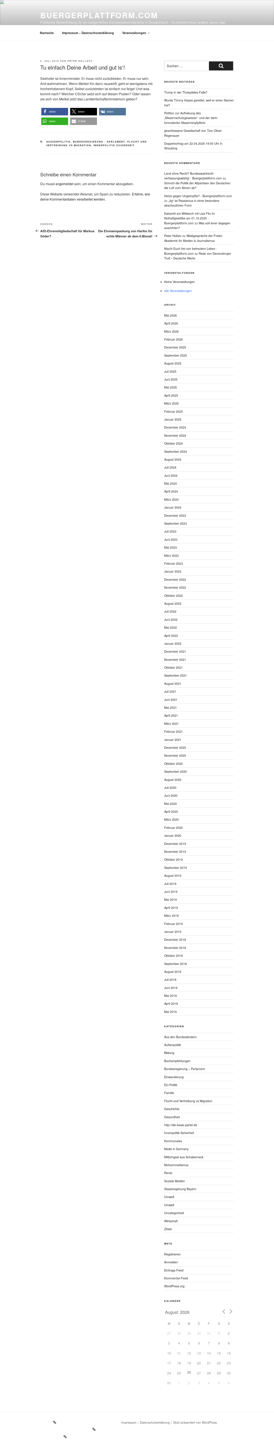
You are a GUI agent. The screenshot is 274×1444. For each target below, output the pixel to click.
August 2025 (172, 363)
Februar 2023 (173, 563)
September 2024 (175, 451)
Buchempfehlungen (177, 1061)
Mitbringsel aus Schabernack (183, 1157)
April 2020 (171, 811)
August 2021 (172, 683)
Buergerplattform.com (99, 15)
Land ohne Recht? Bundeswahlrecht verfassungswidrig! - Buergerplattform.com (193, 175)
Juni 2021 (170, 699)
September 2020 (175, 771)
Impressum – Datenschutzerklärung (88, 33)
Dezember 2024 (175, 427)
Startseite (47, 33)
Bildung (169, 1053)
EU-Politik (170, 1085)
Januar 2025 (172, 419)
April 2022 (171, 635)
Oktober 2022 (173, 595)
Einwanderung (174, 1077)
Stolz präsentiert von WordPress (195, 1422)
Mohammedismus (176, 1165)
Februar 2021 (173, 731)
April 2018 (171, 1003)
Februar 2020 (173, 827)
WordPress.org (174, 1286)
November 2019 (175, 851)
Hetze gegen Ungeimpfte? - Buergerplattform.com (198, 196)
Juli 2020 (170, 787)
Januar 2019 (172, 931)
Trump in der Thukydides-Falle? (185, 92)
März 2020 (171, 819)
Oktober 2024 (173, 443)
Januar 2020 (172, 835)
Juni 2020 (170, 795)
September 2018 (175, 964)
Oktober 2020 (173, 763)
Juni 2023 (170, 539)
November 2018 (175, 947)
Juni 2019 (170, 891)
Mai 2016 (170, 1011)
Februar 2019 (173, 923)
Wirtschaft (171, 1221)
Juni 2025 (170, 379)
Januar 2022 (172, 643)
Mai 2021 (170, 707)
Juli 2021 (170, 691)
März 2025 (171, 403)
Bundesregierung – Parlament (184, 1069)
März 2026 (171, 331)
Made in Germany (176, 1149)
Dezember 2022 (175, 579)
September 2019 (175, 867)
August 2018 (172, 971)
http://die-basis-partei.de (180, 1125)
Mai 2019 (170, 899)
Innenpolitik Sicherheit (114, 145)
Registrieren (172, 1254)
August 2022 (172, 603)
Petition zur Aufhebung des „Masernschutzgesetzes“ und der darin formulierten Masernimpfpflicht (190, 118)
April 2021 (171, 715)
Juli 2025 (170, 371)
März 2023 (171, 555)
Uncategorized (174, 1213)
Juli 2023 (170, 531)
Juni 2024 (170, 475)
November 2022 (175, 587)
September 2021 (175, 675)
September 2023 (175, 523)
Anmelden (171, 1262)
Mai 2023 (170, 547)
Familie (169, 1093)
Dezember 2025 (175, 347)
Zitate (168, 1229)
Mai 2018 (170, 995)
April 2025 (171, 395)
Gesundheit (172, 1117)
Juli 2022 (170, 611)
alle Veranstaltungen (178, 291)
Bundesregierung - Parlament (99, 141)
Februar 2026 (173, 339)
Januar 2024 (172, 507)
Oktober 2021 (173, 667)
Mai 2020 (170, 803)
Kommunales (173, 1141)
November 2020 (175, 755)
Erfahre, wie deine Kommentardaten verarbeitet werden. (95, 197)
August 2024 (172, 459)
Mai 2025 (170, 387)
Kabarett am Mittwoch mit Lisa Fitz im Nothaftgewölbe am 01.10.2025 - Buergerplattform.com (189, 218)
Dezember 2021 (175, 651)
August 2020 (172, 779)
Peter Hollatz (79, 61)
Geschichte (171, 1109)
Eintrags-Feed (173, 1270)
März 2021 (171, 723)
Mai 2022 (170, 627)
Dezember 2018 (175, 939)
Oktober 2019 (173, 859)
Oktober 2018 (173, 955)
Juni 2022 (170, 619)
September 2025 (175, 355)
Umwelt (169, 1197)
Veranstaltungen (134, 33)
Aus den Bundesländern (180, 1037)
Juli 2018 (170, 979)
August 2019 (172, 875)
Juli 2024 (170, 467)
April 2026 (171, 323)
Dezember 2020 (175, 747)
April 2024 (171, 491)
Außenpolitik (58, 141)
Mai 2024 (170, 483)
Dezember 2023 (175, 515)
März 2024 (171, 499)
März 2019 (171, 915)
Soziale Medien (174, 1181)
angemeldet (64, 183)
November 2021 (175, 659)
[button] (54, 111)
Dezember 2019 (175, 843)
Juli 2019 (170, 883)
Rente (168, 1173)
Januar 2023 (172, 571)
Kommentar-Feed (176, 1278)
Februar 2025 (173, 411)
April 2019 (171, 907)
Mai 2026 (170, 315)
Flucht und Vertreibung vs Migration (188, 1101)
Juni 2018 (170, 987)
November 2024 (175, 435)
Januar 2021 (172, 739)
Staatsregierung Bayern (180, 1189)
